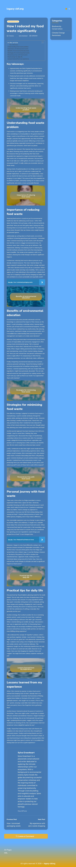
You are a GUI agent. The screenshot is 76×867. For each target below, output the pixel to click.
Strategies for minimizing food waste (18, 53)
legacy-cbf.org (15, 8)
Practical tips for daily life (15, 57)
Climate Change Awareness (58, 34)
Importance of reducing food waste (18, 48)
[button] (22, 811)
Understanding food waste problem (18, 46)
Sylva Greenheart (26, 752)
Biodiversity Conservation (57, 27)
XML (6, 853)
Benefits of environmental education (18, 50)
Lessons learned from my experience (18, 59)
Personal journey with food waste (18, 55)
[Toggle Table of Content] (42, 42)
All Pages (8, 850)
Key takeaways (14, 44)
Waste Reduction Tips (13, 21)
